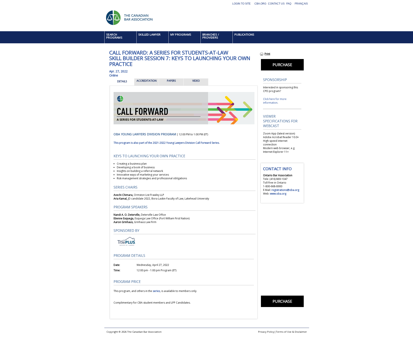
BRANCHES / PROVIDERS (210, 36)
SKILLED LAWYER (149, 34)
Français (301, 3)
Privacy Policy (266, 331)
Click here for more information (275, 100)
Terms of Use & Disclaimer (291, 331)
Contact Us (276, 3)
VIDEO (196, 81)
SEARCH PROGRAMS (114, 36)
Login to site (241, 3)
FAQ (288, 3)
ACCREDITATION (147, 81)
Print (267, 54)
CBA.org (260, 3)
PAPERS (171, 81)
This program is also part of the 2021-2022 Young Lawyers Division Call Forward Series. (167, 143)
